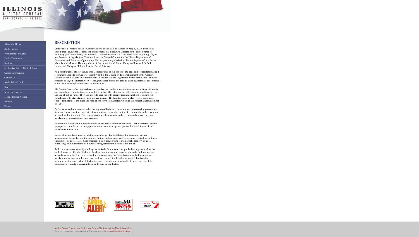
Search (7, 87)
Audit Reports (11, 48)
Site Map (115, 228)
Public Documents (13, 58)
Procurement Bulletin (15, 53)
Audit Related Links (14, 82)
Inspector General (13, 92)
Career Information (14, 72)
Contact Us (9, 77)
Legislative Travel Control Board (21, 68)
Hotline (8, 101)
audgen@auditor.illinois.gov (119, 231)
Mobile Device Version (15, 96)
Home (7, 106)
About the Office (12, 44)
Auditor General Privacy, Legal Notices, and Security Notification (82, 228)
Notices (8, 63)
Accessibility (125, 228)
